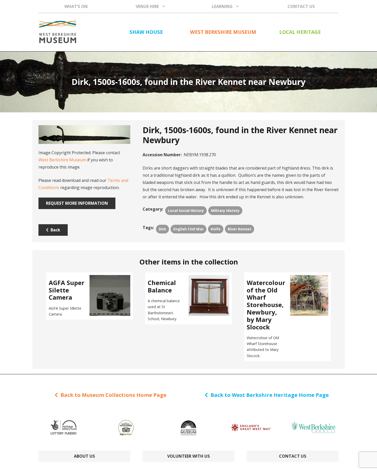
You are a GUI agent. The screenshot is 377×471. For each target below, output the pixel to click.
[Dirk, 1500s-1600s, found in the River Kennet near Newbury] (84, 134)
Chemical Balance (162, 286)
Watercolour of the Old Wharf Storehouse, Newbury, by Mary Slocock (266, 304)
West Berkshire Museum (62, 160)
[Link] (57, 32)
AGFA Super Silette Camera (66, 290)
